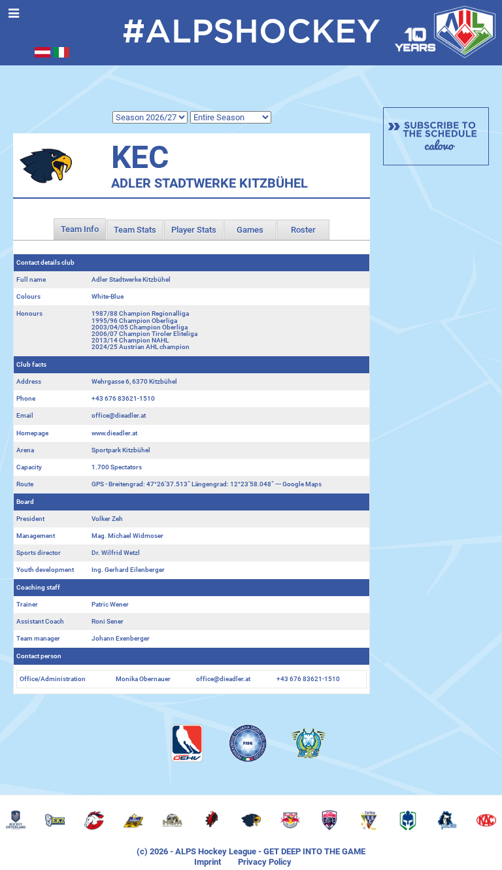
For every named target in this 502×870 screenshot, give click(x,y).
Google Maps (302, 484)
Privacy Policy (265, 862)
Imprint (207, 862)
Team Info (80, 229)
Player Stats (193, 230)
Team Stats (135, 230)
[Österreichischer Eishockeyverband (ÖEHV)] (187, 743)
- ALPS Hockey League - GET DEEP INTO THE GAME (266, 851)
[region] (251, 820)
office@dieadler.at (119, 415)
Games (250, 230)
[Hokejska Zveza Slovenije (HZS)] (308, 743)
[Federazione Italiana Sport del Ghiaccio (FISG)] (248, 743)
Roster (303, 230)
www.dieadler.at (114, 433)
